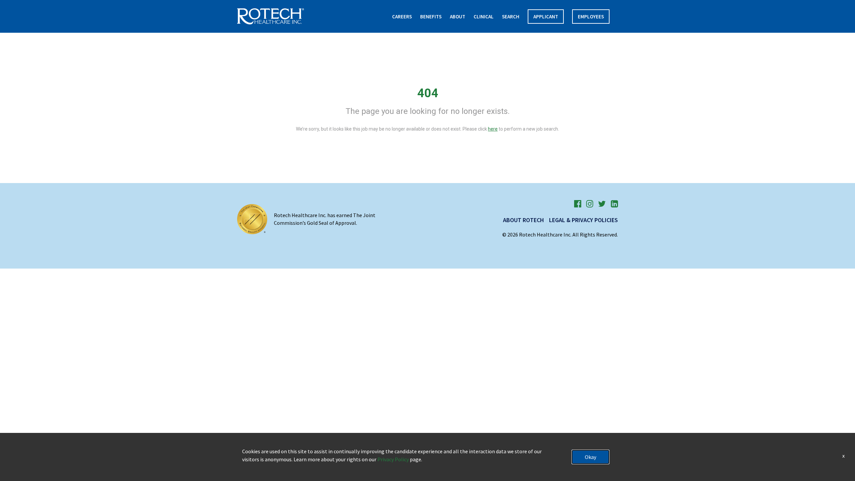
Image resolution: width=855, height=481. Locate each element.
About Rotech (523, 220)
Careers (402, 16)
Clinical (484, 16)
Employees (591, 16)
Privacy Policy (393, 459)
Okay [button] (590, 457)
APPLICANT (545, 16)
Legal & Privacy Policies (583, 220)
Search (510, 16)
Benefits (431, 16)
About (457, 16)
